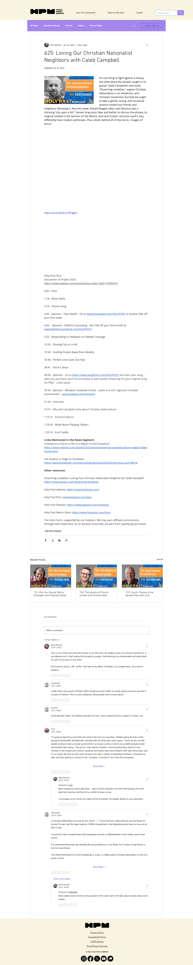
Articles (68, 25)
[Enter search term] (180, 12)
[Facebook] (90, 959)
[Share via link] (66, 540)
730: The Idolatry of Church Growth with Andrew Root (94, 594)
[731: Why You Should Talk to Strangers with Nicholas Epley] (50, 576)
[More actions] (147, 45)
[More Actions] (147, 646)
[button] (134, 25)
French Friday (95, 25)
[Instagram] (84, 959)
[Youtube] (104, 959)
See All (160, 559)
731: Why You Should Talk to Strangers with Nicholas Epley (50, 594)
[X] (97, 959)
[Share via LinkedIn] (59, 540)
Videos (81, 25)
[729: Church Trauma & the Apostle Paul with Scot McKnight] (142, 576)
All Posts (34, 25)
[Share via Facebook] (45, 540)
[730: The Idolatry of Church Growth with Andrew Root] (96, 576)
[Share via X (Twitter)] (52, 540)
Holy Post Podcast (51, 25)
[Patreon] (110, 959)
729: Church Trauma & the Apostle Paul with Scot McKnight (139, 594)
